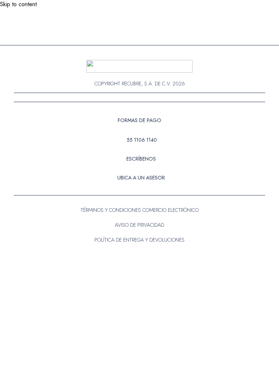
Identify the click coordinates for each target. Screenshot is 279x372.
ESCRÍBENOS (141, 158)
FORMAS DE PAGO (139, 120)
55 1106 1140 (142, 139)
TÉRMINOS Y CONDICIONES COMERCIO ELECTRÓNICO (140, 210)
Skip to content (18, 4)
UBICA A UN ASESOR (141, 177)
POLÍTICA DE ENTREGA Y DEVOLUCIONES (139, 239)
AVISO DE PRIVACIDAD (139, 225)
